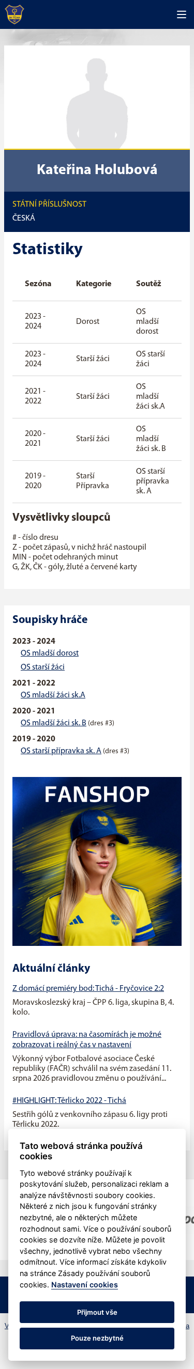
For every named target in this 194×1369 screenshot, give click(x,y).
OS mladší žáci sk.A (53, 695)
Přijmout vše (97, 1312)
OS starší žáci (43, 667)
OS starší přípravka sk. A (61, 751)
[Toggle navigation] (181, 14)
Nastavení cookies (84, 1284)
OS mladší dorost (50, 653)
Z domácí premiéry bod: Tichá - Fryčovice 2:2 (88, 989)
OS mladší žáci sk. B (53, 723)
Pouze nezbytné (97, 1338)
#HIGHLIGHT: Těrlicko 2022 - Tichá (69, 1101)
